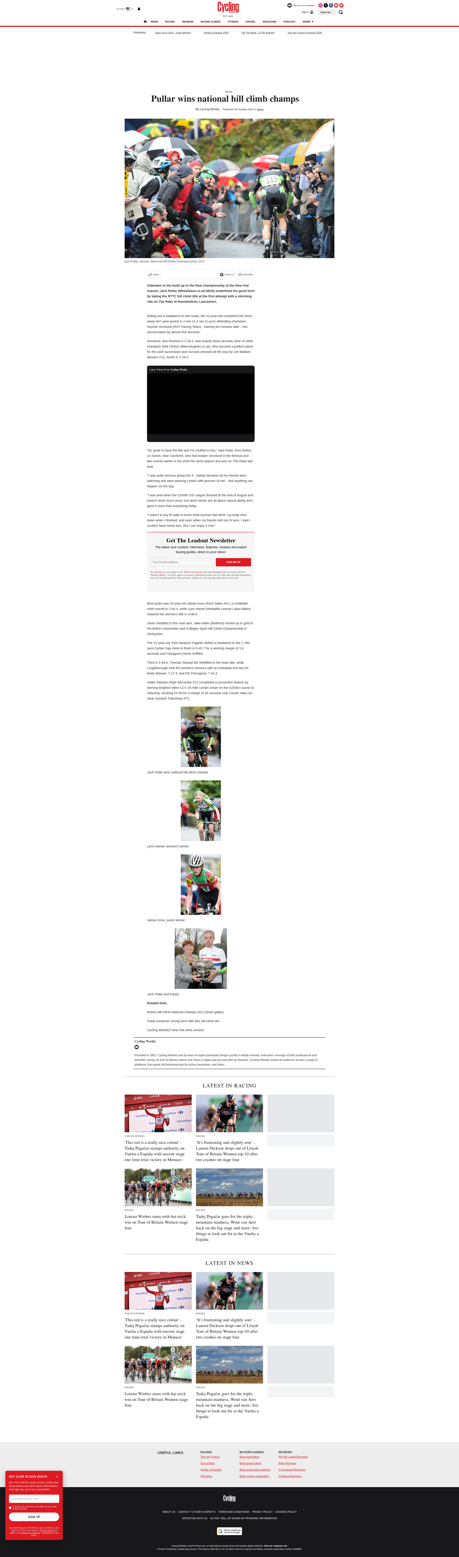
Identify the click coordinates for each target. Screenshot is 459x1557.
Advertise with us (194, 1518)
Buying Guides (211, 21)
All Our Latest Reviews (293, 1456)
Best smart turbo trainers (255, 1469)
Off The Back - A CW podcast (258, 32)
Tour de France (210, 1456)
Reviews (187, 21)
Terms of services (193, 572)
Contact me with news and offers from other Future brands (35, 1508)
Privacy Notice (158, 575)
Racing (170, 21)
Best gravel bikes (250, 1463)
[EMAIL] (137, 1047)
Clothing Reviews (290, 1476)
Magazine (269, 21)
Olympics (206, 1476)
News (154, 21)
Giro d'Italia (207, 1463)
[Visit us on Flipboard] (341, 5)
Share (156, 274)
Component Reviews (292, 1469)
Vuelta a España (210, 1469)
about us (168, 1511)
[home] (145, 22)
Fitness (233, 21)
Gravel (250, 21)
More (307, 21)
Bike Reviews (287, 1463)
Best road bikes (249, 1456)
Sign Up (34, 1517)
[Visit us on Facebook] (331, 5)
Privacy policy (262, 1511)
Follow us (229, 274)
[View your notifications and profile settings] (139, 9)
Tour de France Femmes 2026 (304, 32)
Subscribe (325, 12)
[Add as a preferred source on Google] (229, 1531)
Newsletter (248, 274)
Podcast (289, 21)
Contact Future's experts (196, 1511)
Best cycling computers (254, 1476)
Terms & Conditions (31, 1532)
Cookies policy (286, 1511)
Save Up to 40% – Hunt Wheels (173, 32)
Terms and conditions (233, 1511)
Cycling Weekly (210, 109)
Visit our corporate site (275, 1546)
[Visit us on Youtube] (336, 5)
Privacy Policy (46, 1530)
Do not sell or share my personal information (243, 1518)
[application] (201, 404)
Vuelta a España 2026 (216, 32)
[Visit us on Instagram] (320, 5)
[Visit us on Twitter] (326, 5)
